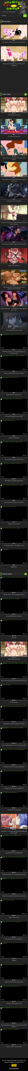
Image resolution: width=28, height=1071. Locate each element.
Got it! (14, 1065)
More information (14, 1068)
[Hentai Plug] (11, 6)
